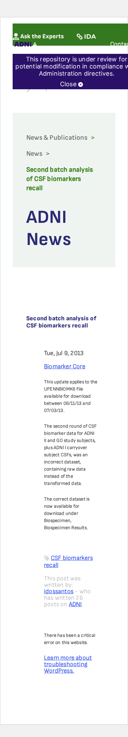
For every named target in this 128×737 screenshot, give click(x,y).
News (34, 154)
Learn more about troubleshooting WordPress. (68, 664)
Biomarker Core (64, 366)
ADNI (75, 604)
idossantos (58, 591)
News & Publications (56, 138)
